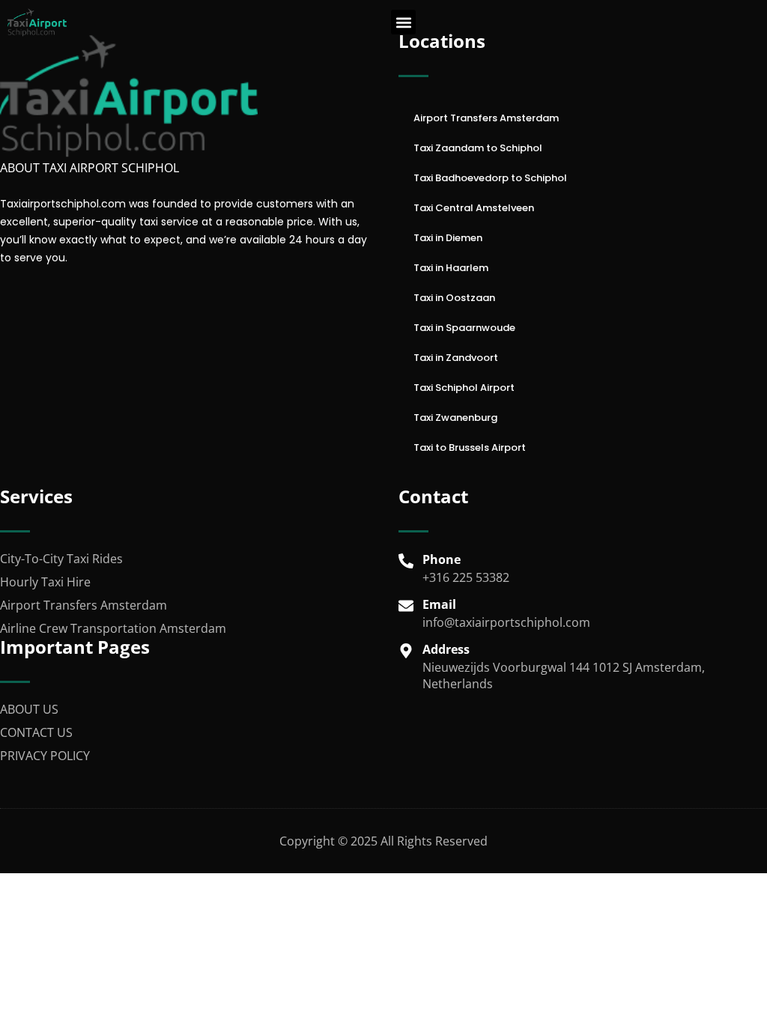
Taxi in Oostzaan (454, 298)
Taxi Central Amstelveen (473, 208)
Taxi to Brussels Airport (469, 447)
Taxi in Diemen (447, 238)
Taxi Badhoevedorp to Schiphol (490, 178)
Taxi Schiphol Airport (464, 387)
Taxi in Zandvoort (455, 357)
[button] (403, 22)
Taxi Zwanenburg (455, 417)
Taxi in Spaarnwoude (464, 328)
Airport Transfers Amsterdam (486, 118)
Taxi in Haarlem (450, 268)
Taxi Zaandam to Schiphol (477, 148)
